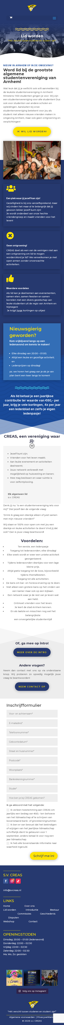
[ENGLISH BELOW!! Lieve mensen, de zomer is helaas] (14, 978)
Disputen (13, 917)
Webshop (9, 921)
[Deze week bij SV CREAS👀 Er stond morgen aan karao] (32, 978)
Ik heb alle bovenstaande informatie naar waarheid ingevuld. (32, 845)
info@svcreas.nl (12, 890)
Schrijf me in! (43, 856)
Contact (33, 921)
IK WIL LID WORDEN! (32, 131)
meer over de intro (32, 652)
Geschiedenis (47, 913)
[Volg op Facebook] (5, 881)
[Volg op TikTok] (18, 881)
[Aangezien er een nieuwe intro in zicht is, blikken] (50, 978)
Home (6, 906)
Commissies (24, 913)
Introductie (32, 909)
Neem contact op (32, 686)
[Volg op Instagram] (11, 881)
